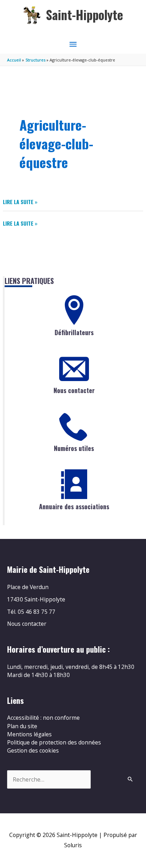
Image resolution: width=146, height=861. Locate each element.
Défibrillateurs (74, 332)
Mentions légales (29, 734)
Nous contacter (74, 390)
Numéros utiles (74, 448)
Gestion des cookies (33, 750)
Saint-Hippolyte (84, 15)
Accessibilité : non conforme (43, 718)
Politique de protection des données (54, 742)
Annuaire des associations (74, 506)
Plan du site (22, 726)
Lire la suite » (20, 202)
